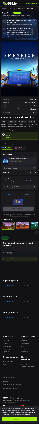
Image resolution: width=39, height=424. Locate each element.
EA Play (5, 364)
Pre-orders (8, 296)
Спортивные (25, 343)
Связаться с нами (8, 377)
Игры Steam (8, 336)
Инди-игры (6, 340)
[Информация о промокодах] (34, 168)
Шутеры (23, 349)
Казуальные (7, 346)
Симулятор (31, 121)
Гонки (22, 346)
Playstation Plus (8, 361)
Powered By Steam (8, 400)
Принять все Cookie (19, 419)
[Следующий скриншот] (36, 232)
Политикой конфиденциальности (19, 216)
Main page (4, 8)
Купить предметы (27, 364)
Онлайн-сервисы (10, 357)
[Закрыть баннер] (34, 20)
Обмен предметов (25, 358)
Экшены (5, 343)
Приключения (12, 121)
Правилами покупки (30, 214)
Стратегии (6, 351)
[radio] (19, 136)
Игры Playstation (28, 336)
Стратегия (22, 121)
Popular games (10, 280)
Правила (5, 381)
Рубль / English (30, 3)
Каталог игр (12, 8)
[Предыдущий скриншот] (3, 232)
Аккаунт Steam (7, 178)
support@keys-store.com (10, 388)
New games (9, 312)
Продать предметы (27, 366)
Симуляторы (7, 349)
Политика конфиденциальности (12, 384)
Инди (3, 121)
